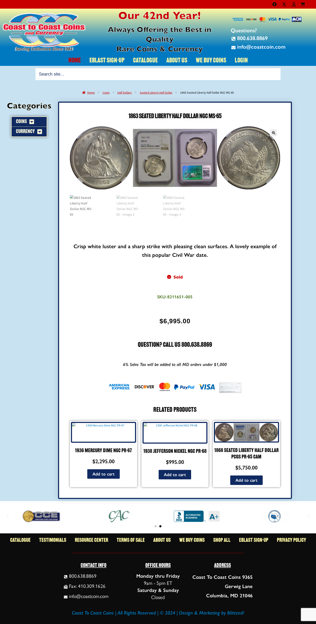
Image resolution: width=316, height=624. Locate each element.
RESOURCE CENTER (91, 540)
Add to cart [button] (103, 474)
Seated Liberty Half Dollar (156, 92)
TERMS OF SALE (131, 540)
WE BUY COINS (211, 60)
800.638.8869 (196, 345)
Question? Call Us (159, 345)
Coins (106, 92)
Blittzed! (235, 613)
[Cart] (302, 3)
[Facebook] (274, 4)
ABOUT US (176, 60)
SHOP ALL (221, 540)
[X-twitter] (284, 4)
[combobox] (158, 74)
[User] (294, 4)
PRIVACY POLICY (291, 540)
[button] (273, 132)
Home (91, 92)
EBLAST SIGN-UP (106, 60)
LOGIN (241, 60)
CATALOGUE (145, 60)
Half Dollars (124, 92)
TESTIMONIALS (52, 540)
